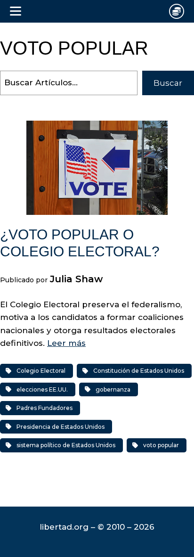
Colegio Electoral (40, 370)
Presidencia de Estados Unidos (60, 426)
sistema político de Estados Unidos (65, 445)
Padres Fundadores (44, 407)
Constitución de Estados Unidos (138, 370)
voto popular (161, 445)
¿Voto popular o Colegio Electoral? (80, 243)
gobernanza (113, 389)
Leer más (66, 343)
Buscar (168, 83)
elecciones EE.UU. (42, 389)
